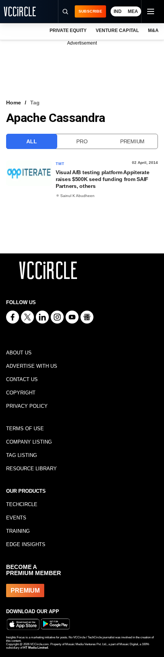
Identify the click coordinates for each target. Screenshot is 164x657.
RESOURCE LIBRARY (31, 468)
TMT (60, 164)
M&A (153, 30)
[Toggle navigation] (150, 11)
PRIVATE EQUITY (68, 30)
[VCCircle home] (19, 11)
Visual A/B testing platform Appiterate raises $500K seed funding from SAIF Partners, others (102, 179)
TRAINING (18, 531)
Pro (81, 141)
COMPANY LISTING (29, 442)
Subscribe (90, 11)
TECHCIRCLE (21, 504)
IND (118, 11)
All (31, 141)
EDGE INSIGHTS (25, 544)
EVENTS (16, 518)
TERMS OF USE (25, 428)
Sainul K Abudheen (77, 196)
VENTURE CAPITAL (117, 30)
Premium (132, 141)
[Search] (65, 11)
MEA (133, 11)
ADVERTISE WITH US (31, 366)
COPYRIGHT (20, 393)
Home (13, 102)
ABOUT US (19, 353)
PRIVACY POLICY (27, 406)
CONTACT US (22, 379)
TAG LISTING (21, 455)
